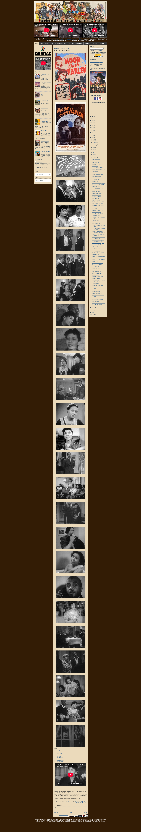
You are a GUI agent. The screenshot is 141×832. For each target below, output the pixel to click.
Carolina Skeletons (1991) (97, 289)
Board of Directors (49, 43)
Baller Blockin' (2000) (96, 176)
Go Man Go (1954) (96, 281)
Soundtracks (87, 43)
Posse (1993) (95, 261)
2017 (93, 132)
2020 (93, 127)
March (94, 154)
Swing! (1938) (95, 171)
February (94, 156)
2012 (93, 307)
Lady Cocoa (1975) (45, 74)
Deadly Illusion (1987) (96, 195)
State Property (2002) (96, 172)
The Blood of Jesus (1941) (97, 167)
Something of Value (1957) (97, 285)
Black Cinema (83, 801)
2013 (93, 139)
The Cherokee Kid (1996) (96, 62)
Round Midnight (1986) (97, 304)
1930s (76, 801)
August (94, 145)
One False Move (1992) (46, 82)
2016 (93, 134)
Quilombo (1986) (95, 220)
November (95, 142)
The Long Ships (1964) (97, 264)
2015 (93, 135)
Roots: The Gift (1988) (96, 212)
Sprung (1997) (44, 130)
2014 (93, 137)
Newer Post (56, 812)
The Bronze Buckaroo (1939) (98, 252)
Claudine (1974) (44, 100)
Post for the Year (38, 162)
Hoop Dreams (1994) (96, 193)
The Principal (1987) (45, 141)
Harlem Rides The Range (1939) (99, 256)
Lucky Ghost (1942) (96, 248)
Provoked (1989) (95, 301)
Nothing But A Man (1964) (97, 299)
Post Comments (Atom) (63, 815)
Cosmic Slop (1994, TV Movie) (98, 259)
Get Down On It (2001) (96, 164)
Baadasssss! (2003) (96, 291)
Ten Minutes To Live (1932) (97, 269)
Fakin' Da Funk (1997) (45, 151)
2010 (93, 310)
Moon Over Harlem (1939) (62, 50)
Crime (77, 802)
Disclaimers (101, 43)
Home (70, 812)
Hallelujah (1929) (95, 189)
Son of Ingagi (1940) (96, 196)
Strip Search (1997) (96, 162)
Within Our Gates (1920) (97, 191)
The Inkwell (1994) (96, 215)
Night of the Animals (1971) (97, 263)
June (94, 149)
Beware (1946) (95, 181)
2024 (93, 120)
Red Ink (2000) (95, 160)
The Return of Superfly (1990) (98, 188)
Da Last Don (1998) (96, 186)
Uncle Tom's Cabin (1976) (97, 210)
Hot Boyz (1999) (95, 177)
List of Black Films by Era (60, 43)
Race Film (84, 802)
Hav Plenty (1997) (96, 159)
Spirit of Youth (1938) (96, 246)
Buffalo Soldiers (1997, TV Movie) (99, 183)
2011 (93, 309)
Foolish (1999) (95, 166)
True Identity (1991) (96, 266)
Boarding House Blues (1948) (98, 205)
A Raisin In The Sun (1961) (97, 297)
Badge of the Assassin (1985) (98, 206)
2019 (93, 128)
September (95, 144)
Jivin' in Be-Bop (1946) (96, 273)
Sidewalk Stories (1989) (97, 221)
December (95, 140)
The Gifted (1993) (95, 179)
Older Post (85, 812)
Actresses (94, 43)
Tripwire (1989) (95, 283)
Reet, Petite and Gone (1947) (98, 271)
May (94, 150)
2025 (93, 118)
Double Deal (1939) (96, 268)
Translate (100, 50)
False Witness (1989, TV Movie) (98, 280)
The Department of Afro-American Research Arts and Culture (63, 39)
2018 (93, 130)
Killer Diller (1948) (96, 198)
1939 (79, 801)
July (93, 147)
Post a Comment (58, 807)
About (41, 43)
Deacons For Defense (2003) (98, 243)
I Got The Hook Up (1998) (97, 203)
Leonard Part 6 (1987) (96, 223)
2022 (93, 123)
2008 (93, 314)
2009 (93, 312)
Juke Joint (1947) (95, 275)
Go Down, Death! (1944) (97, 244)
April (94, 152)
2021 (93, 125)
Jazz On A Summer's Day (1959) (98, 303)
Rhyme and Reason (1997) (97, 293)
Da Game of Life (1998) (97, 200)
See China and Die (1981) (97, 257)
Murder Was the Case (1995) (98, 184)
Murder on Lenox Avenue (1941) (98, 169)
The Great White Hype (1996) (98, 201)
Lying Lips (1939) (95, 254)
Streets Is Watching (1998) (97, 174)
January (94, 157)
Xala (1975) (94, 208)
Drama (80, 802)
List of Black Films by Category (75, 43)
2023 (93, 122)
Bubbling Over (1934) (96, 278)
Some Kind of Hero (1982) (97, 213)
